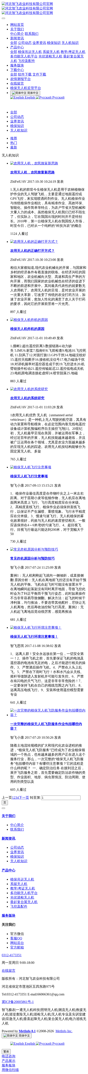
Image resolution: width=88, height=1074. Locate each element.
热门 (13, 143)
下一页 (24, 797)
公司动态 (17, 117)
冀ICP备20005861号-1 (18, 1002)
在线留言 (8, 970)
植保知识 (17, 126)
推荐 (13, 138)
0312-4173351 (12, 955)
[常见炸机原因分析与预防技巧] (34, 549)
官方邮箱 (17, 947)
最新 (13, 147)
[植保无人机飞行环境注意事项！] (36, 627)
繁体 (6, 1051)
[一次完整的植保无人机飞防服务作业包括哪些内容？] (48, 715)
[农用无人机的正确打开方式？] (34, 241)
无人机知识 (18, 130)
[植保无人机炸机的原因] (29, 320)
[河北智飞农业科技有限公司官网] (44, 8)
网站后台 (17, 943)
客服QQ (16, 938)
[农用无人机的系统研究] (29, 389)
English (30, 97)
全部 (13, 43)
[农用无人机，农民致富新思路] (34, 163)
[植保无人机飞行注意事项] (30, 467)
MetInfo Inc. (64, 1031)
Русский (58, 97)
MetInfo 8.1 (27, 1031)
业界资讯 (17, 121)
